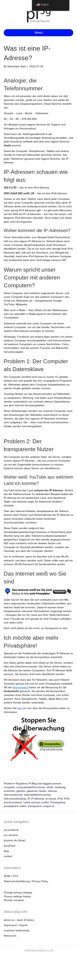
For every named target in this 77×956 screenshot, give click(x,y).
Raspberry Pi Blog (26, 783)
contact (8, 856)
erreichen (9, 790)
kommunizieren (13, 802)
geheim (20, 790)
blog (6, 850)
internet (52, 790)
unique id (48, 806)
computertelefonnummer (30, 787)
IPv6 (66, 798)
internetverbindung (15, 798)
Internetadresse (13, 794)
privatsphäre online (15, 806)
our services (11, 835)
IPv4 (60, 798)
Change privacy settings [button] (18, 892)
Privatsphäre (57, 802)
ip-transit (51, 798)
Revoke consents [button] (14, 900)
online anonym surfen (36, 802)
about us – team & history (19, 919)
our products (11, 829)
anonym (56, 783)
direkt (50, 787)
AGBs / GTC (11, 875)
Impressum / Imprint (15, 925)
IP (28, 798)
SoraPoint (9, 845)
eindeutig (60, 787)
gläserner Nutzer (36, 790)
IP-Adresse (37, 798)
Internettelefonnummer (37, 794)
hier (20, 708)
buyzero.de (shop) (14, 840)
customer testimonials (17, 930)
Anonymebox (21, 687)
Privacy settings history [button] (17, 896)
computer (9, 787)
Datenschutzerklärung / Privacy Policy (26, 881)
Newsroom (10, 935)
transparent (34, 806)
